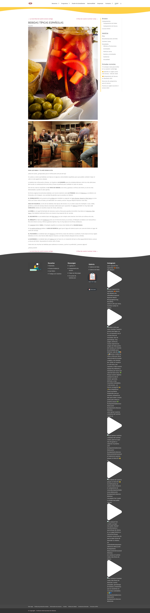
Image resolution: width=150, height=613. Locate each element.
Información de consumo (56, 606)
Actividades (106, 49)
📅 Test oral (92, 289)
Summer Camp (106, 41)
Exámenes (106, 57)
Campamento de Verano (110, 26)
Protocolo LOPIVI (94, 606)
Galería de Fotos (94, 267)
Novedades (105, 44)
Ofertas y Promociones (109, 46)
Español (30, 26)
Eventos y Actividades (109, 54)
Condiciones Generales (83, 606)
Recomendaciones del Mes (110, 39)
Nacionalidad (91, 3)
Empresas (100, 3)
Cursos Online (106, 28)
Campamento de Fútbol (110, 23)
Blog (103, 36)
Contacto (108, 3)
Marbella (51, 266)
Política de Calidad (72, 606)
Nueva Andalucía (54, 268)
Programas (64, 3)
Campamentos (106, 21)
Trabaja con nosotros (55, 274)
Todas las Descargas (75, 273)
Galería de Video (94, 269)
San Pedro (52, 271)
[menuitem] (116, 5)
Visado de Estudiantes (78, 3)
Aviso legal (30, 606)
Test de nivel (92, 282)
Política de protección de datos (41, 606)
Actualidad (106, 59)
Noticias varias (107, 51)
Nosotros (54, 3)
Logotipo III (72, 266)
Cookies (65, 606)
